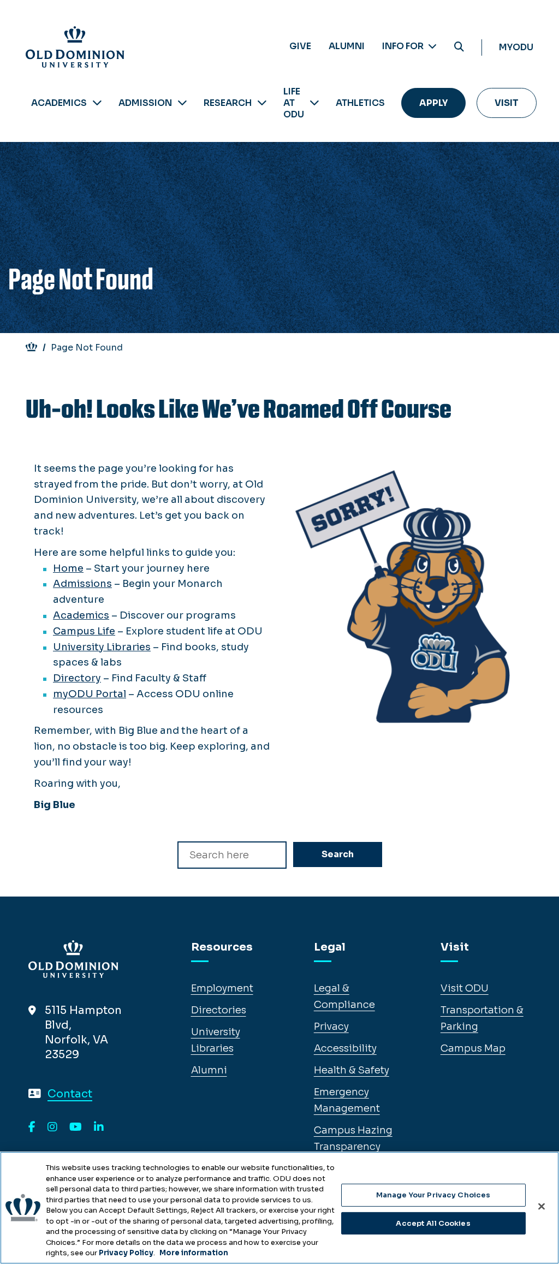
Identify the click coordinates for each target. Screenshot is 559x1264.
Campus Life (84, 631)
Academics (59, 103)
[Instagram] (52, 1127)
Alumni (347, 46)
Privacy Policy (126, 1252)
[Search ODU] (459, 47)
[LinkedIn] (99, 1127)
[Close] (542, 1207)
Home (68, 568)
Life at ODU (293, 103)
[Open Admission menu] (182, 103)
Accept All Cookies (433, 1223)
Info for (403, 46)
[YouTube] (75, 1127)
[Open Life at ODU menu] (314, 103)
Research (228, 103)
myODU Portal (89, 694)
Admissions (82, 584)
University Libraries (102, 647)
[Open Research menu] (262, 103)
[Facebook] (31, 1127)
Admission (145, 103)
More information (193, 1252)
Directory (77, 678)
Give (300, 46)
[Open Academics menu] (97, 103)
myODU (516, 47)
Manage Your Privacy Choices (433, 1195)
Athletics (360, 103)
